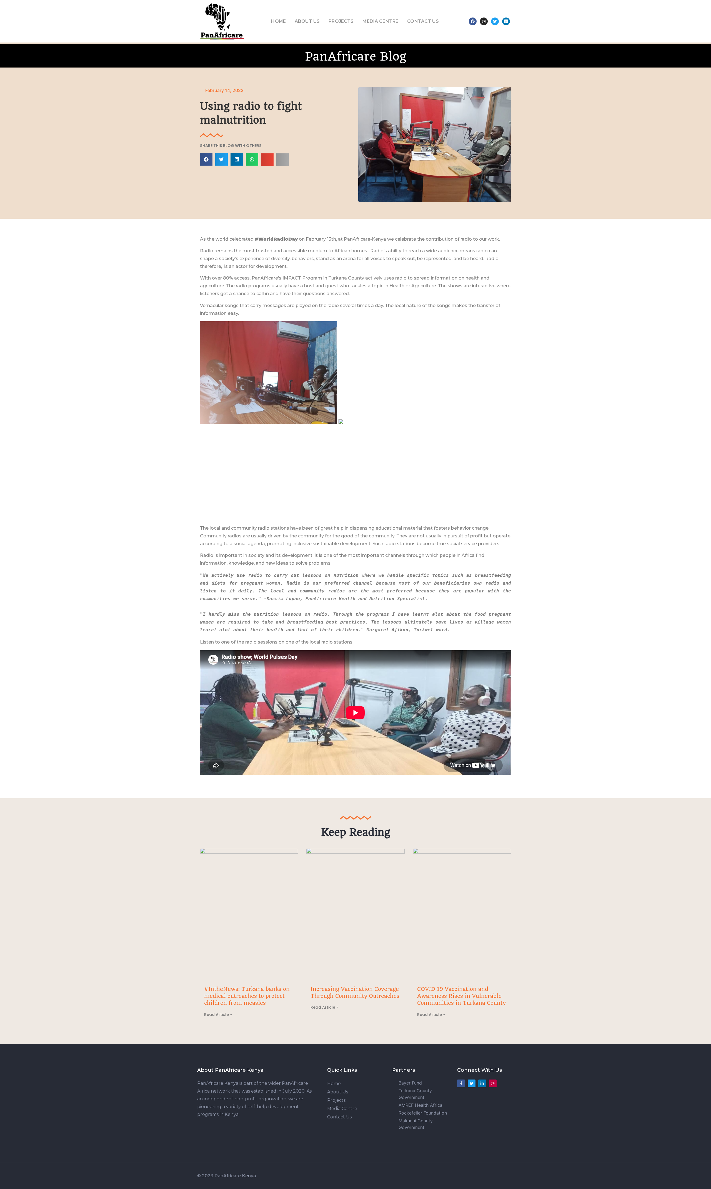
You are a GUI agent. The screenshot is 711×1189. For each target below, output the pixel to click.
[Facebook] (473, 21)
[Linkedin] (506, 21)
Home (278, 21)
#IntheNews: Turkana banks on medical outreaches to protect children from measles (247, 996)
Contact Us (423, 21)
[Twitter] (495, 21)
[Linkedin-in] (482, 1083)
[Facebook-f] (461, 1083)
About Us (307, 21)
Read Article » (218, 1014)
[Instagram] (484, 21)
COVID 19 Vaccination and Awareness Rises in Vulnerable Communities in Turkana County (461, 996)
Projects (341, 21)
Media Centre (380, 21)
